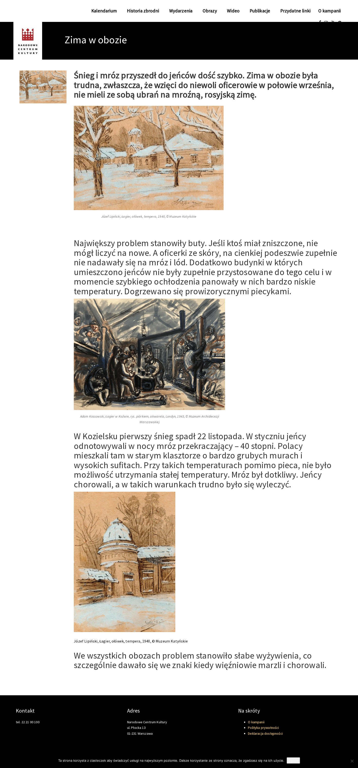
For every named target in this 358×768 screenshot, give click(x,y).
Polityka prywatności (263, 727)
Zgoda (293, 760)
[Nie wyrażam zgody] (351, 761)
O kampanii (329, 11)
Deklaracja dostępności (265, 733)
